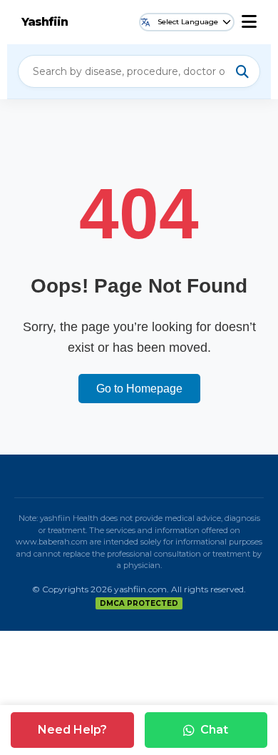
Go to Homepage (139, 388)
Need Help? (72, 729)
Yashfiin (44, 22)
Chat (214, 729)
